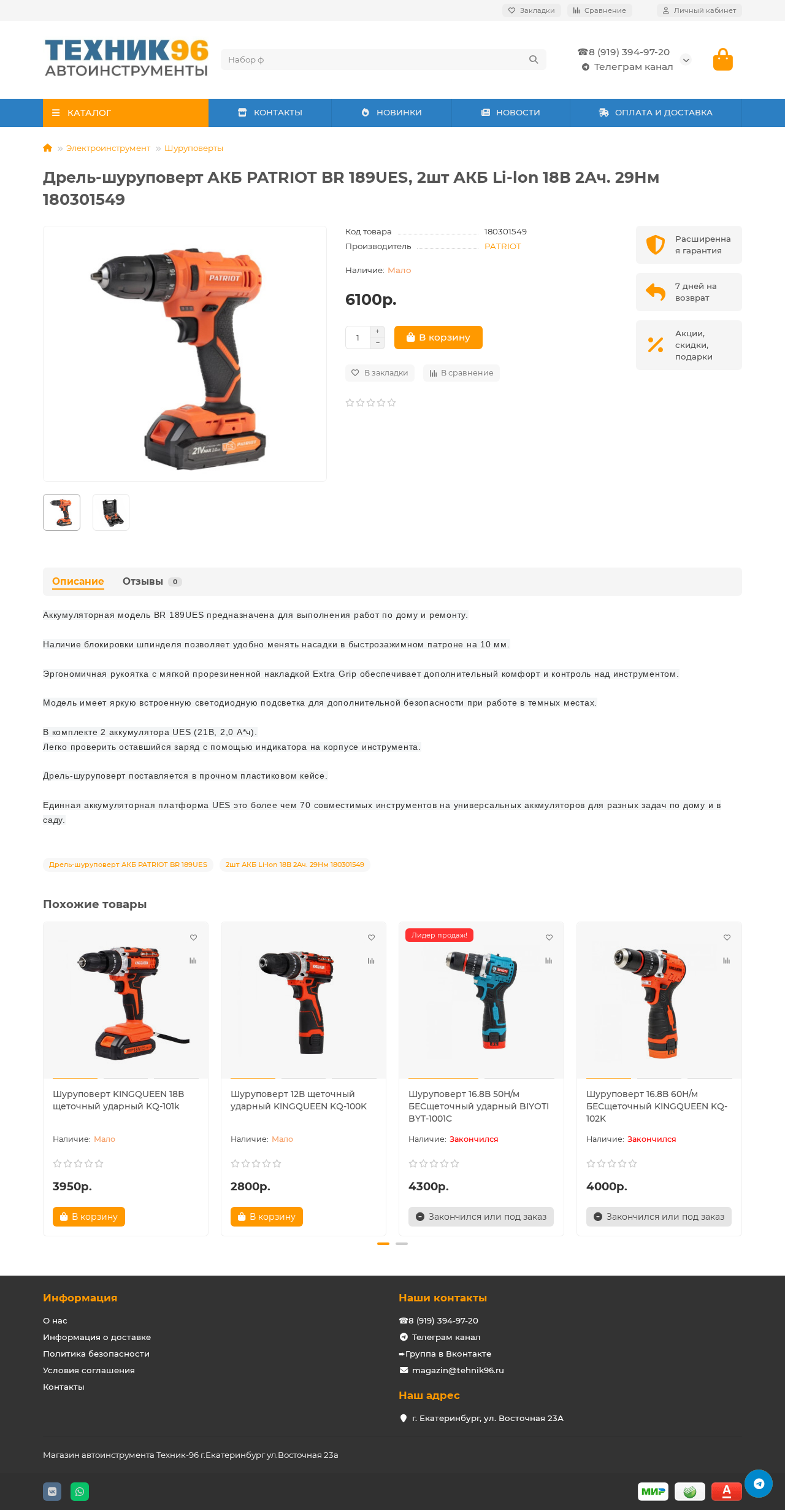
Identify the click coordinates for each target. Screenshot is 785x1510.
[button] (44, 1077)
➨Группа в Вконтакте (445, 1353)
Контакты (64, 1387)
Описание (78, 581)
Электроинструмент (108, 148)
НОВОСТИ (518, 112)
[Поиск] (533, 59)
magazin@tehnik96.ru (458, 1370)
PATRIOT (502, 246)
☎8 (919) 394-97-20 (623, 52)
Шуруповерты (193, 148)
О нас (55, 1320)
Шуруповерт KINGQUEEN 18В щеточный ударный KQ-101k (118, 1100)
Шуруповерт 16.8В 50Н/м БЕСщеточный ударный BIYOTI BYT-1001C (478, 1106)
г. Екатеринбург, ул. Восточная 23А (488, 1418)
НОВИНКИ (399, 112)
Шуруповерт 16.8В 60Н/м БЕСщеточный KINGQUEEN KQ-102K (656, 1106)
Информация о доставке (97, 1337)
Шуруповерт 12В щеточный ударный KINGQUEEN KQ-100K (299, 1100)
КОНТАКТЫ (278, 112)
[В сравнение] (193, 960)
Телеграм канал (633, 66)
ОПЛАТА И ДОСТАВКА (664, 112)
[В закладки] (193, 937)
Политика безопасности (96, 1353)
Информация (80, 1298)
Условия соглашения (89, 1370)
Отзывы (150, 581)
